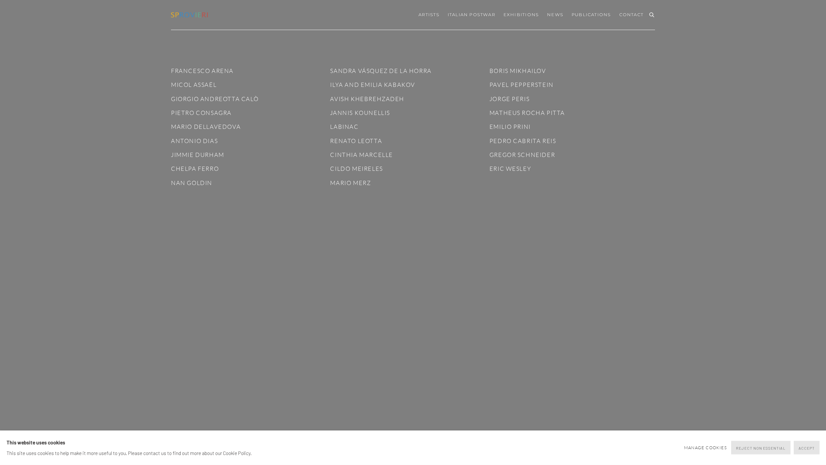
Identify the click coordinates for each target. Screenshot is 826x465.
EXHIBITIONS (521, 14)
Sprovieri (190, 15)
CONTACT (631, 14)
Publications (591, 14)
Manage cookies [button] (705, 447)
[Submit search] (652, 14)
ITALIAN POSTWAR (471, 14)
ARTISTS (428, 14)
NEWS (555, 14)
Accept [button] (807, 448)
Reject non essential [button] (760, 448)
